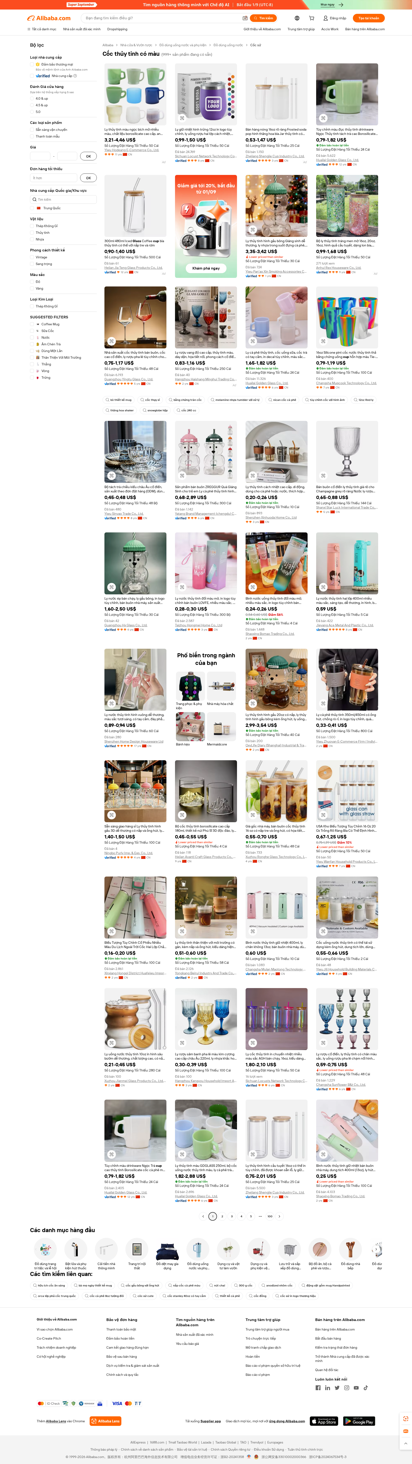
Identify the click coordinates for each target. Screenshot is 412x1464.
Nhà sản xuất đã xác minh (194, 1334)
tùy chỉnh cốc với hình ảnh (327, 400)
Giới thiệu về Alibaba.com (57, 1319)
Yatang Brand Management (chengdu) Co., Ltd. (206, 513)
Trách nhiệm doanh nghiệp (56, 1347)
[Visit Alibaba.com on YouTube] (356, 1388)
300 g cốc (245, 1285)
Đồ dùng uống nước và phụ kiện (183, 45)
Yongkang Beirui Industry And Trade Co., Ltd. (206, 973)
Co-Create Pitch (49, 1338)
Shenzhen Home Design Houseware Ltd (133, 741)
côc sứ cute (146, 1296)
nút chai (219, 1285)
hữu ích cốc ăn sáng (51, 1285)
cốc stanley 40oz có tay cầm (186, 1296)
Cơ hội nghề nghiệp (51, 1356)
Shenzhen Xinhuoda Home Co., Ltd (271, 517)
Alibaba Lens (56, 1421)
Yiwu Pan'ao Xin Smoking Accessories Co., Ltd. (277, 271)
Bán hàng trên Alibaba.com (335, 1329)
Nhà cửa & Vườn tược (136, 45)
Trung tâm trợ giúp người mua (267, 1329)
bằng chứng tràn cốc (188, 400)
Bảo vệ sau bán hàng (121, 1356)
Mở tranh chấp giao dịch (263, 1347)
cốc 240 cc (188, 410)
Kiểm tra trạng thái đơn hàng (336, 1347)
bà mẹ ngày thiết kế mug (95, 1285)
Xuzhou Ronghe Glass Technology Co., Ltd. (277, 857)
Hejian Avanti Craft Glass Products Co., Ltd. (206, 857)
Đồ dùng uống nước (228, 45)
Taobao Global (225, 1442)
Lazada (206, 1442)
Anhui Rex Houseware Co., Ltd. (338, 268)
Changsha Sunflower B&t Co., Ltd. (341, 1085)
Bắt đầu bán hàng (328, 1338)
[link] (406, 1419)
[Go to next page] (279, 1216)
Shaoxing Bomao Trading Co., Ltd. (270, 634)
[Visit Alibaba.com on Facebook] (318, 1388)
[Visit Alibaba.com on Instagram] (347, 1388)
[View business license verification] (249, 1456)
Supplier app (211, 1421)
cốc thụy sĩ (152, 400)
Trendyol (256, 1442)
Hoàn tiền (253, 1356)
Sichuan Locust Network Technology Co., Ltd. (206, 156)
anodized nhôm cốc (279, 1285)
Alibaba (108, 45)
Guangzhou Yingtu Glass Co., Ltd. (128, 379)
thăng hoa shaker (122, 410)
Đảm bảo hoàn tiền (120, 1338)
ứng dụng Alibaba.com (287, 1421)
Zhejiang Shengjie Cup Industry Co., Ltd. (275, 156)
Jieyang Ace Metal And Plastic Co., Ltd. (345, 625)
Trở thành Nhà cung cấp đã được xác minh (342, 1359)
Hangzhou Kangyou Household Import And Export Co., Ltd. (206, 1081)
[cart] (312, 19)
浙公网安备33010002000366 (284, 1457)
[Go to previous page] (203, 1216)
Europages (275, 1442)
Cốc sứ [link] (255, 45)
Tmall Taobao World (182, 1442)
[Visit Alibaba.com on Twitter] (337, 1388)
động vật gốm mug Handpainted (328, 1285)
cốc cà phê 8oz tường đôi (107, 1296)
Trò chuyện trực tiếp (261, 1338)
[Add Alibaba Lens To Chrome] (105, 1421)
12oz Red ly (366, 400)
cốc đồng (260, 1296)
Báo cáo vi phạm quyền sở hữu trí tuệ (273, 1365)
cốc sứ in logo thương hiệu (298, 1296)
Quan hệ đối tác (327, 1370)
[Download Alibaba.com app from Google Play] (359, 1421)
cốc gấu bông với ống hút (142, 1285)
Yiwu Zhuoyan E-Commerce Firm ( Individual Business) (347, 741)
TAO (243, 1442)
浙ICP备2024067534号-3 (327, 1457)
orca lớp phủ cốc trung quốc (57, 1296)
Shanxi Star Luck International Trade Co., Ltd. (347, 507)
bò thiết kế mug (120, 400)
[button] (245, 18)
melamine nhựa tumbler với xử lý (237, 400)
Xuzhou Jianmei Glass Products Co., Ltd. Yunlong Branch (135, 1081)
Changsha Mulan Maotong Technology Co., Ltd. (277, 969)
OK (88, 156)
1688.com (157, 1442)
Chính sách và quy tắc (122, 1375)
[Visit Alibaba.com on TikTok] (366, 1388)
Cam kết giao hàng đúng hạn (127, 1347)
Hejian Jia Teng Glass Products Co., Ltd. (133, 268)
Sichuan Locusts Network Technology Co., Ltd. (277, 1081)
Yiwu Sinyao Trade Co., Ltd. (124, 513)
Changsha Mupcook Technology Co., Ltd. (346, 383)
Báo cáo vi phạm (258, 1375)
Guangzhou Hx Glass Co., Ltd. (125, 625)
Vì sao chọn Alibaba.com (55, 1329)
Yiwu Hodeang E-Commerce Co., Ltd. (131, 150)
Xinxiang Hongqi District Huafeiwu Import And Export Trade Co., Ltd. (135, 973)
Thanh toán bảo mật (121, 1329)
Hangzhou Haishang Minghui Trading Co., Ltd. (206, 379)
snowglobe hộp (158, 410)
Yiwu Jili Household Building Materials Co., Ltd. (347, 969)
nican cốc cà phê (284, 400)
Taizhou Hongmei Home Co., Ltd (198, 625)
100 (270, 1216)
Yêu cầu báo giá (187, 1344)
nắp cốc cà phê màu (186, 1285)
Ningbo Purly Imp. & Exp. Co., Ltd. (128, 853)
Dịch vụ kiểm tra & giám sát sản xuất (132, 1365)
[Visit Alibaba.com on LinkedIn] (327, 1388)
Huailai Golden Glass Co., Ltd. (337, 160)
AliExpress (138, 1442)
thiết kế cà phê (230, 1296)
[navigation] (63, 631)
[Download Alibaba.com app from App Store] (324, 1421)
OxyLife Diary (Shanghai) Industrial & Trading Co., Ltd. (277, 745)
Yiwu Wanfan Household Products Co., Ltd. (347, 861)
